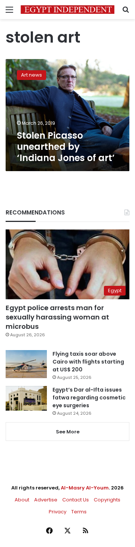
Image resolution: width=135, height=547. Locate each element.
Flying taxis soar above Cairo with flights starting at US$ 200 (88, 361)
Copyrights (107, 499)
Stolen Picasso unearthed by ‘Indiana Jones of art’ (66, 146)
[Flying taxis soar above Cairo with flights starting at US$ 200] (26, 364)
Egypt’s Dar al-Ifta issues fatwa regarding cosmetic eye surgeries (89, 397)
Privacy (57, 511)
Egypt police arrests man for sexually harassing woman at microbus (57, 317)
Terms (79, 511)
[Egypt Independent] (67, 9)
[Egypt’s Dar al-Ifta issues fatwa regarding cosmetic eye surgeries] (26, 398)
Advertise (45, 499)
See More (68, 431)
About (22, 499)
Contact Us (75, 499)
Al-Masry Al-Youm (85, 487)
